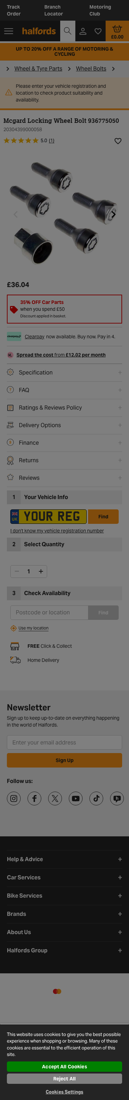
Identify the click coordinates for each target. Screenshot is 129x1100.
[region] (64, 1062)
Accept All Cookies (64, 1067)
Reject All (64, 1079)
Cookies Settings (64, 1092)
